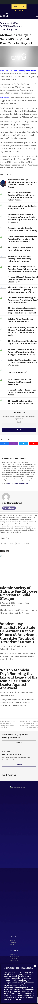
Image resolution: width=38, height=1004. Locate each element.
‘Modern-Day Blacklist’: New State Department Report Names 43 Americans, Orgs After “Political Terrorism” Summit (18, 633)
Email (19, 422)
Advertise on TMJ (15, 956)
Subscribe (19, 742)
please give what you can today (17, 483)
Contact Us (13, 958)
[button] (37, 15)
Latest (12, 944)
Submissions (14, 960)
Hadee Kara (24, 603)
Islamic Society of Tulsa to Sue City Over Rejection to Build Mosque (18, 593)
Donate (19, 765)
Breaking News (10, 29)
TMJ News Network (12, 26)
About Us (12, 940)
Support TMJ (14, 954)
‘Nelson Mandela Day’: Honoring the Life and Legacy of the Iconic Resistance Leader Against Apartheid (18, 679)
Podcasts (13, 942)
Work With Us (9, 775)
